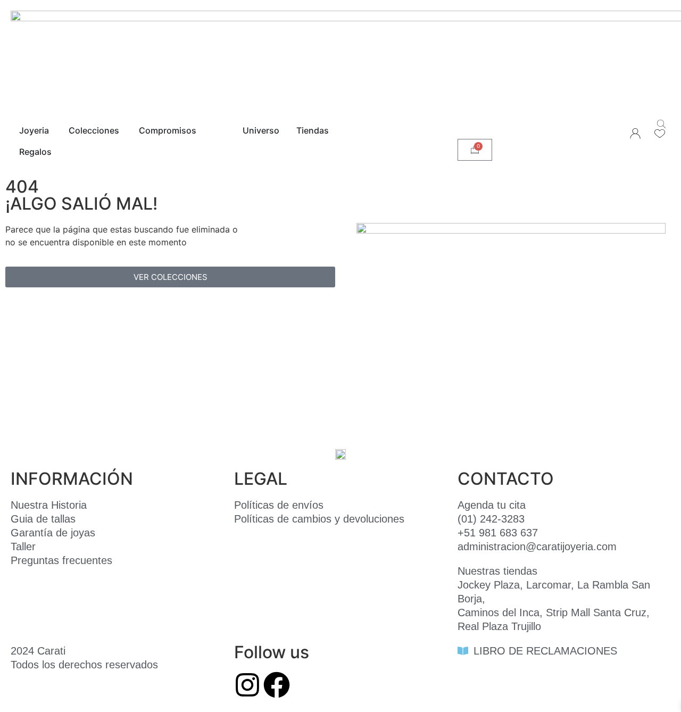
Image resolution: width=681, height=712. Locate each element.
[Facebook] (276, 685)
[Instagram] (247, 685)
